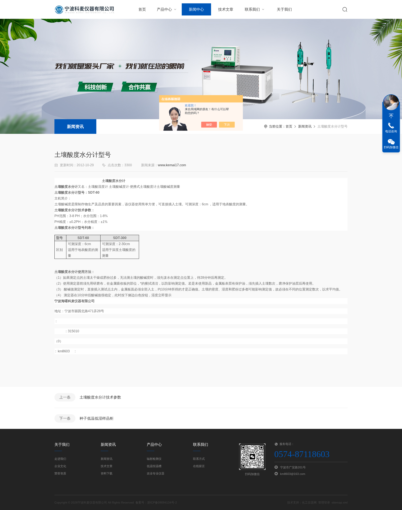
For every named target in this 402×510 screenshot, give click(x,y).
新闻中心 (196, 9)
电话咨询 (391, 131)
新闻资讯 (75, 126)
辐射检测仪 (154, 458)
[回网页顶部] (391, 116)
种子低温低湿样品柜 (96, 418)
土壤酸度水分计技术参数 (100, 397)
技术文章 (225, 9)
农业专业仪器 (155, 473)
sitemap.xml (340, 502)
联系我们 (252, 9)
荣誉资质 (60, 473)
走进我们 (60, 458)
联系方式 (199, 458)
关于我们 (284, 9)
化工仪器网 (309, 502)
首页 (142, 9)
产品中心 (164, 9)
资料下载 (106, 473)
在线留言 (199, 466)
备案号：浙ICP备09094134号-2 (156, 502)
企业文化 (60, 466)
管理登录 (324, 502)
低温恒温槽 (154, 466)
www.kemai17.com (172, 165)
